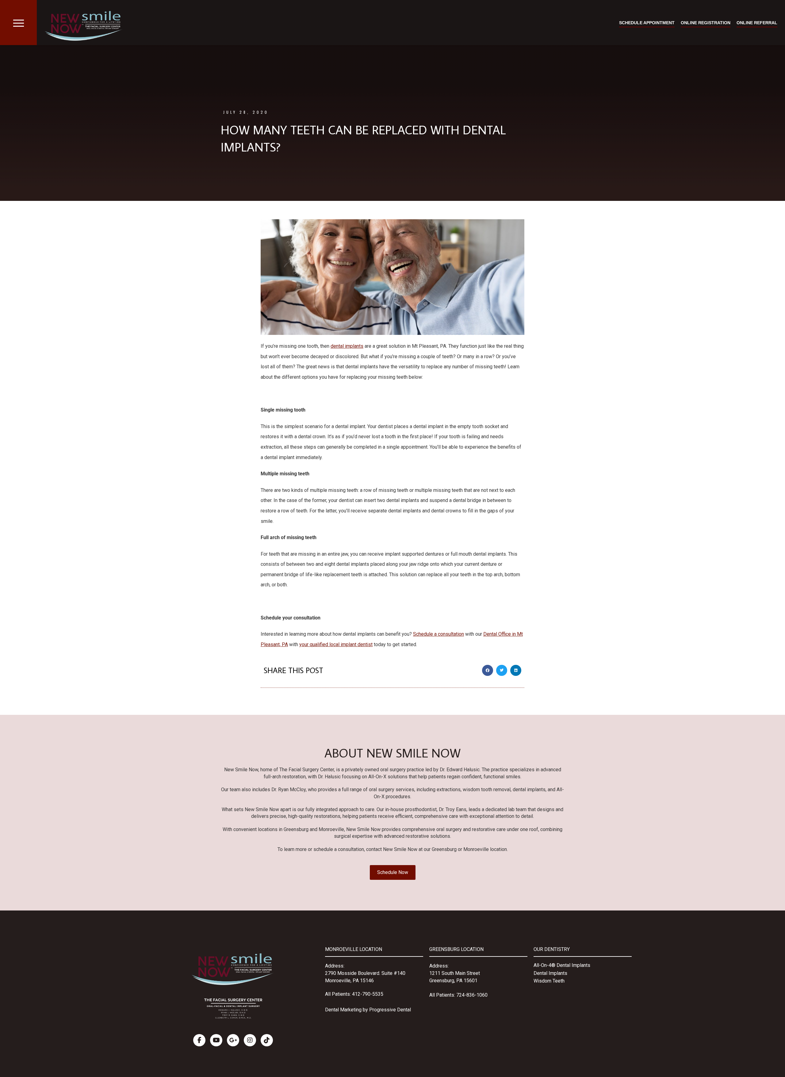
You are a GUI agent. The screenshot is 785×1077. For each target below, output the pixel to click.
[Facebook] (199, 1040)
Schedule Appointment (647, 22)
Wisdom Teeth (549, 981)
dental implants (347, 346)
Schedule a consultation (438, 634)
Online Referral (757, 22)
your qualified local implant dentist (336, 644)
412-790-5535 (367, 994)
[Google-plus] (233, 1040)
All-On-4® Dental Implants (562, 965)
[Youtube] (216, 1040)
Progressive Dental (390, 1010)
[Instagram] (250, 1040)
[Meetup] (267, 1040)
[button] (487, 670)
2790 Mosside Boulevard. (353, 973)
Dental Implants (550, 973)
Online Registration (705, 22)
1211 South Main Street (454, 973)
